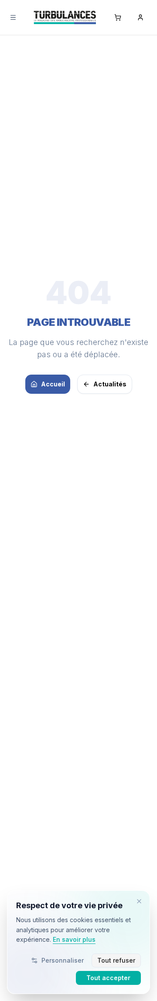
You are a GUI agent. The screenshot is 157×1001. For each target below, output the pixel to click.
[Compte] (140, 17)
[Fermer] (139, 901)
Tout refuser (116, 960)
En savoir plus (74, 939)
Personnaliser (62, 960)
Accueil (53, 384)
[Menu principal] (13, 17)
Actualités (109, 384)
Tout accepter (108, 977)
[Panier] (117, 17)
